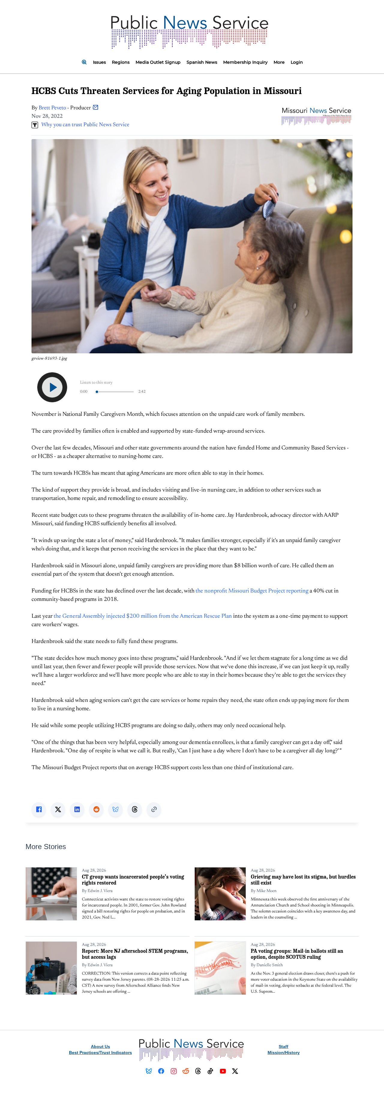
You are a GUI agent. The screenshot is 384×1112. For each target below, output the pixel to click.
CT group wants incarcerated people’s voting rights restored (133, 880)
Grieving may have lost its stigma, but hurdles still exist (303, 880)
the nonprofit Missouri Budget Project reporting (252, 591)
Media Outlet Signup (158, 62)
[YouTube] (222, 1071)
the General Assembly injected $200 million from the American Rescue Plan (143, 616)
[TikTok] (210, 1071)
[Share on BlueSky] (115, 809)
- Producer (65, 108)
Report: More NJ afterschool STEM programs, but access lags (135, 954)
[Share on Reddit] (96, 809)
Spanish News (202, 62)
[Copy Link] (154, 809)
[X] (235, 1071)
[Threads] (198, 1071)
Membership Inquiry (245, 62)
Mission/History (284, 1052)
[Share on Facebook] (39, 809)
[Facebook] (161, 1071)
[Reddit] (186, 1071)
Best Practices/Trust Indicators (100, 1052)
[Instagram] (173, 1071)
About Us (100, 1046)
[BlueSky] (149, 1071)
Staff (283, 1046)
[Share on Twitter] (58, 809)
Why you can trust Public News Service (83, 125)
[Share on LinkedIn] (77, 809)
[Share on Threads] (135, 809)
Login (297, 62)
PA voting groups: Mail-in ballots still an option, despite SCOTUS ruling (297, 954)
